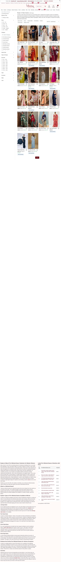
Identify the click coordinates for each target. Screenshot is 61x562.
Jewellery (23, 9)
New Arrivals (20, 20)
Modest (47, 9)
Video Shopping (43, 3)
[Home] (30, 6)
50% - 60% (5, 67)
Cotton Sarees (6, 40)
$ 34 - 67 (5, 23)
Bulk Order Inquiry (29, 3)
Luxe (51, 9)
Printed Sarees (6, 47)
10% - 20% (5, 60)
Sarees (5, 9)
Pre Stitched (36, 20)
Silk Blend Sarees (6, 43)
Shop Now (23, 39)
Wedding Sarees (6, 49)
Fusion (54, 9)
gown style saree (7, 527)
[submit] (45, 6)
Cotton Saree (20, 22)
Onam (25, 20)
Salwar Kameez (15, 9)
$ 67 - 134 (5, 25)
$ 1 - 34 (4, 22)
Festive (43, 9)
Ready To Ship (26, 22)
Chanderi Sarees (6, 45)
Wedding (32, 9)
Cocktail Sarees (6, 38)
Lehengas (9, 9)
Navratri (37, 9)
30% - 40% (5, 63)
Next (37, 157)
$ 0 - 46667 (5, 29)
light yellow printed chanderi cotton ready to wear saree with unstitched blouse (47, 471)
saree (29, 479)
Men (27, 9)
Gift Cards (36, 3)
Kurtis (19, 9)
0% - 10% (5, 59)
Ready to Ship (5, 17)
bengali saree (17, 557)
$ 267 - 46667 (6, 28)
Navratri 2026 (30, 20)
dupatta (29, 507)
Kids (29, 9)
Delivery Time (4, 15)
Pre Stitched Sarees (7, 37)
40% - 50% (5, 65)
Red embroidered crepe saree (46, 488)
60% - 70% (5, 68)
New (2, 9)
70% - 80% (5, 70)
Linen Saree (5, 42)
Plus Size (58, 9)
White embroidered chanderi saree (47, 490)
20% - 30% (5, 62)
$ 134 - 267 (5, 26)
